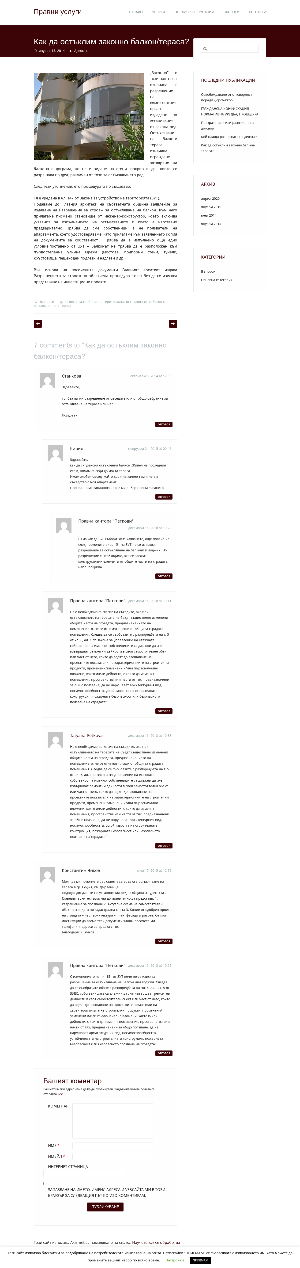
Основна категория (216, 280)
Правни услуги (58, 11)
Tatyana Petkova (86, 735)
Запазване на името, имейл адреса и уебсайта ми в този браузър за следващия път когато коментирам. (106, 1192)
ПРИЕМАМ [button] (200, 1260)
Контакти (257, 12)
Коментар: (58, 1106)
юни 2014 (209, 215)
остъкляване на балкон (145, 301)
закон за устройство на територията (94, 301)
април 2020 (210, 198)
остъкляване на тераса (52, 305)
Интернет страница (68, 1166)
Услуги (158, 12)
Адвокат (80, 50)
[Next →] (173, 324)
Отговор (164, 424)
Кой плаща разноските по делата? (229, 136)
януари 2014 (211, 224)
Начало (136, 12)
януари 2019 (211, 207)
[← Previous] (38, 324)
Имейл (56, 1156)
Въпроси (232, 12)
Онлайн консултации (194, 12)
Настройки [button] (174, 1260)
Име (54, 1145)
